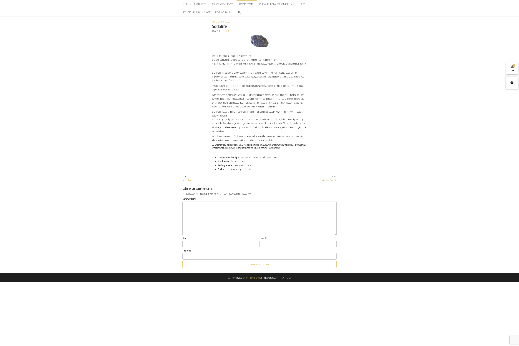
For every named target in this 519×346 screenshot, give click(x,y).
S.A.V (283, 277)
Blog (303, 4)
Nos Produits (200, 4)
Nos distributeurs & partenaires (196, 12)
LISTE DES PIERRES (218, 22)
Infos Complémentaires (222, 4)
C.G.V (289, 277)
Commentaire (189, 198)
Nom (185, 238)
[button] (239, 12)
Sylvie (227, 31)
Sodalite (227, 22)
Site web (186, 250)
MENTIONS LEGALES (223, 12)
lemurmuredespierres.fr (252, 277)
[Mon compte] (512, 83)
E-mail (263, 238)
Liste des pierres (246, 4)
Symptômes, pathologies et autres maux (277, 4)
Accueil (185, 4)
